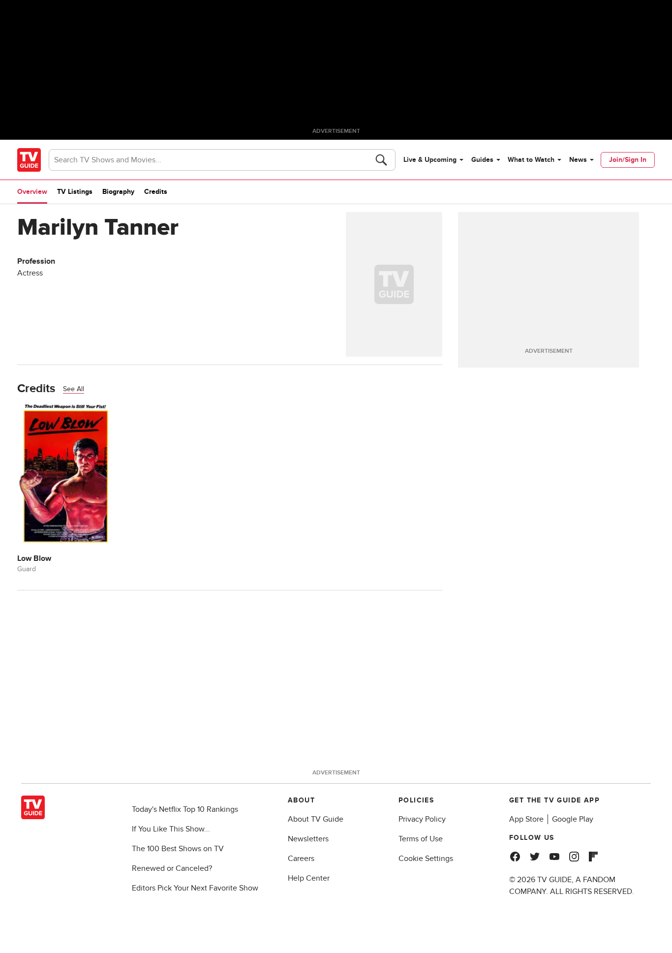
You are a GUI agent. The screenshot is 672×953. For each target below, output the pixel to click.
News (578, 159)
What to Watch (531, 159)
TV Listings (74, 191)
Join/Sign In (627, 159)
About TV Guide (315, 819)
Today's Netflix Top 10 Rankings (185, 809)
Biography (118, 191)
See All (73, 389)
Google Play (572, 819)
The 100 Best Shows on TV (178, 849)
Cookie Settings (425, 858)
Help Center (309, 878)
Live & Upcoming (430, 159)
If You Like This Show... (171, 829)
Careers (301, 858)
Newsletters (308, 839)
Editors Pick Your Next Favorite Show (195, 888)
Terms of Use (420, 839)
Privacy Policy (422, 819)
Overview (32, 191)
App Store (526, 819)
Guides (482, 159)
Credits (155, 191)
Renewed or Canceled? (172, 868)
